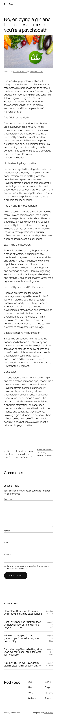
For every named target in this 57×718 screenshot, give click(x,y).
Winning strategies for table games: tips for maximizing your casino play (22, 638)
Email (7, 542)
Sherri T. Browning (20, 71)
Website (7, 554)
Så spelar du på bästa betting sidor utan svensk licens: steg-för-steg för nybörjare (23, 652)
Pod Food (9, 4)
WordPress (48, 712)
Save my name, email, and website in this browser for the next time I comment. (28, 567)
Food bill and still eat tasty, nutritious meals (44, 452)
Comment (8, 499)
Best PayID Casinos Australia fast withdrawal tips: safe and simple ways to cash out (22, 625)
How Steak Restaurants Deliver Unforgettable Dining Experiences (23, 612)
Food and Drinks (36, 71)
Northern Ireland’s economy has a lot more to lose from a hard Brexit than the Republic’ (18, 454)
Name (7, 530)
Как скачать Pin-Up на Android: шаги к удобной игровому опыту (22, 664)
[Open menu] (51, 4)
